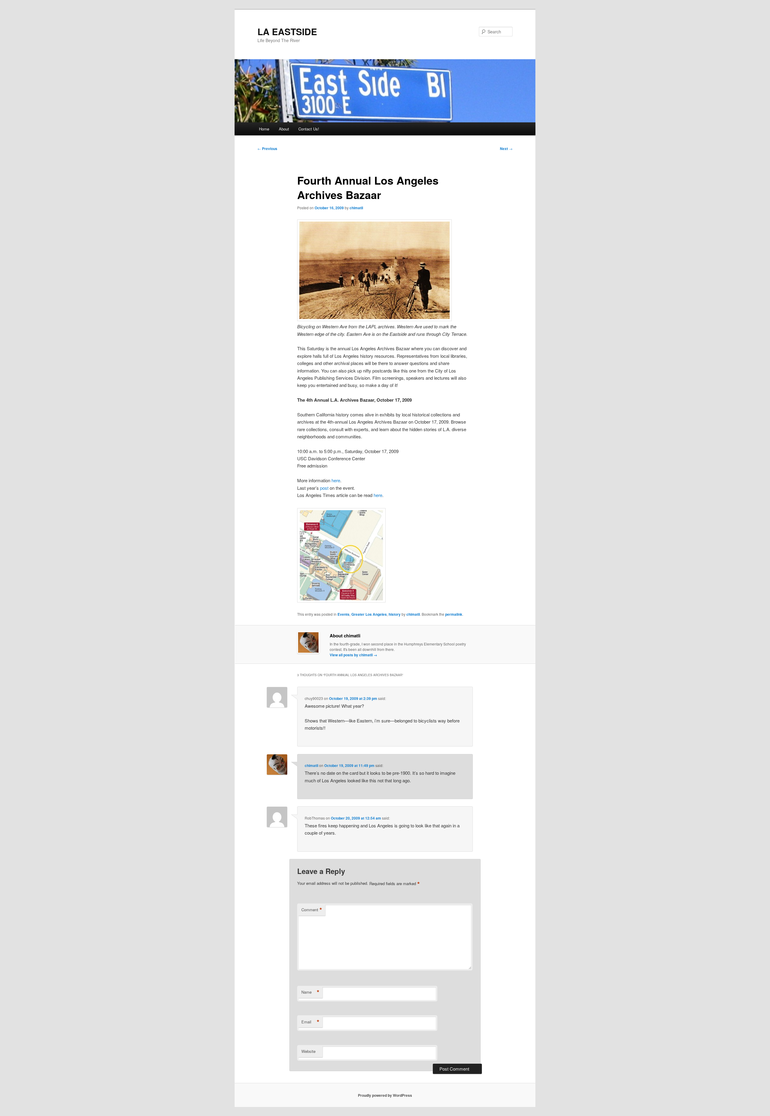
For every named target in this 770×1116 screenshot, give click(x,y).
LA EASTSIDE (287, 31)
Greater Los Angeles (369, 614)
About (284, 129)
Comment (311, 910)
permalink (453, 614)
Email (310, 1022)
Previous (267, 148)
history (395, 614)
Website (308, 1051)
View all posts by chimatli (353, 655)
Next (506, 148)
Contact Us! (308, 129)
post (324, 488)
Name (310, 992)
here (335, 480)
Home (264, 129)
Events (343, 614)
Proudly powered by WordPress (385, 1095)
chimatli (356, 207)
